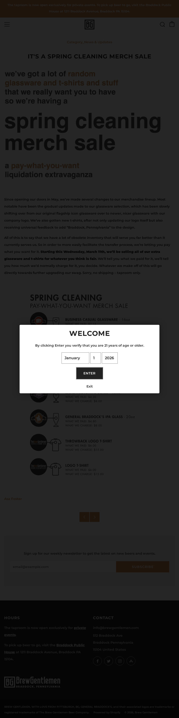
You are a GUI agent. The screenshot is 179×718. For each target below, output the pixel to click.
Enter (89, 373)
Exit (89, 386)
